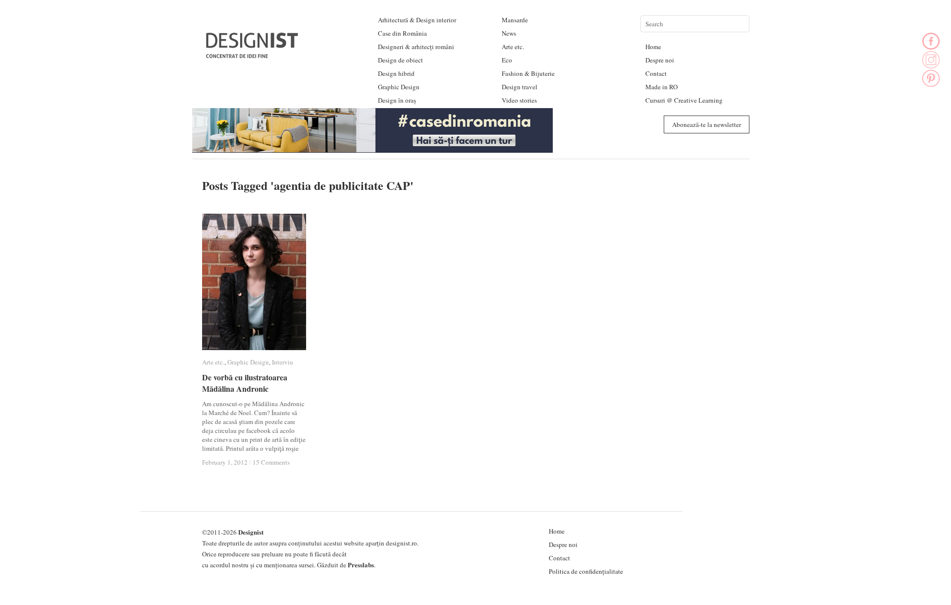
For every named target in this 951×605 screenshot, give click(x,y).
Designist (251, 532)
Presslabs (361, 564)
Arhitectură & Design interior (417, 19)
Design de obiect (400, 60)
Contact (656, 73)
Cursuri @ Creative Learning (684, 100)
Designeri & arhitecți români (416, 46)
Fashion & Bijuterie (528, 73)
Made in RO (661, 86)
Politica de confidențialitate (586, 571)
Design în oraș (397, 100)
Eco (507, 60)
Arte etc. (513, 46)
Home (653, 46)
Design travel (519, 86)
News (509, 33)
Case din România (402, 33)
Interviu (282, 362)
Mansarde (515, 19)
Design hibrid (396, 73)
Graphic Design (399, 86)
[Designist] (252, 54)
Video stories (519, 100)
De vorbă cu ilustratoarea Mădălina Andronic (244, 382)
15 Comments (271, 462)
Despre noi (659, 60)
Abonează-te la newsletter (706, 124)
